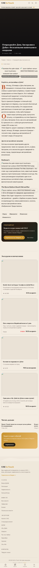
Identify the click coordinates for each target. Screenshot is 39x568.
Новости (9, 60)
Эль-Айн (3, 544)
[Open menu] (36, 3)
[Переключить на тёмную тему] (32, 2)
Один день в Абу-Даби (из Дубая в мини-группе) (18, 398)
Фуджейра (4, 538)
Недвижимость (5, 489)
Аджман (3, 541)
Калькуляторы (5, 493)
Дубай (3, 525)
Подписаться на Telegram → (8, 475)
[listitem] (10, 72)
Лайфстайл (4, 504)
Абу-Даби (4, 528)
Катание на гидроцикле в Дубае (13, 362)
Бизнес (3, 507)
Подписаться (9, 444)
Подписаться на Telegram (13, 237)
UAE (7, 467)
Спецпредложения (6, 521)
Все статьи (30, 237)
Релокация (4, 486)
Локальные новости (7, 510)
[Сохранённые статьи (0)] (29, 2)
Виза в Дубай (5, 483)
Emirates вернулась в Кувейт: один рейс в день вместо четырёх (16, 7)
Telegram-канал (5, 552)
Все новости (4, 501)
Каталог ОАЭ (5, 518)
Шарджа (3, 531)
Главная (3, 60)
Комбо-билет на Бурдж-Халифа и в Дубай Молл (18, 285)
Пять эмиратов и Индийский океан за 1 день (17, 323)
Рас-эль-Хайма (5, 534)
